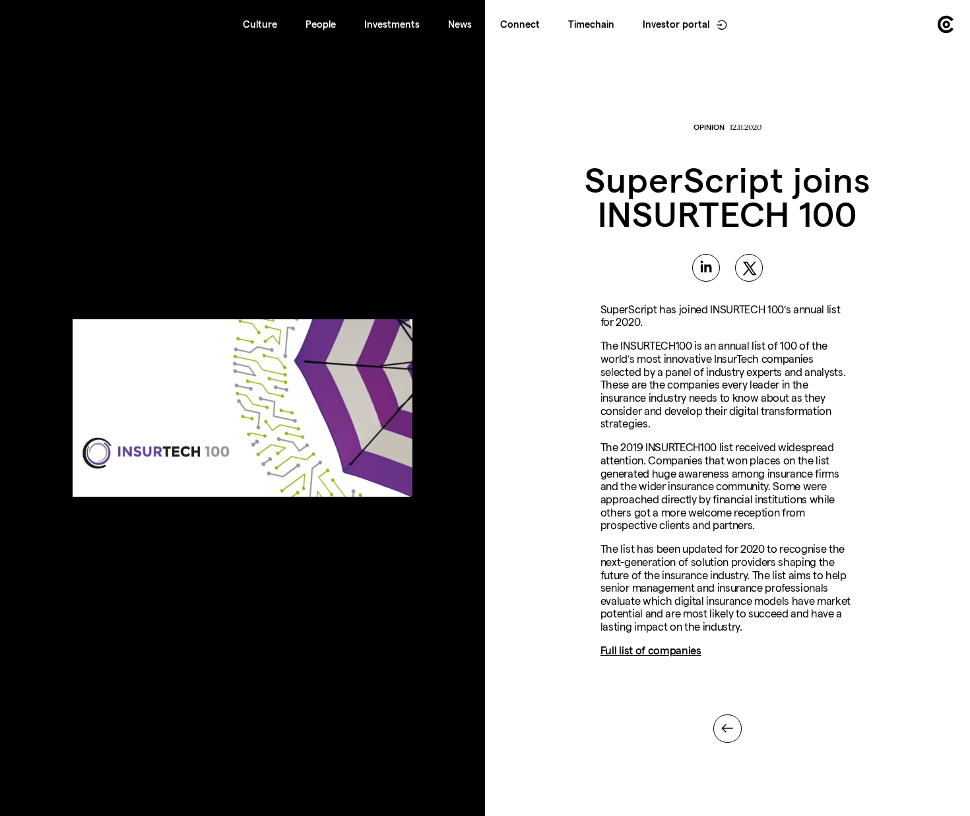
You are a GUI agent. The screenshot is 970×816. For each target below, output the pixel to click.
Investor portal (676, 24)
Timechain (591, 24)
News (460, 24)
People (321, 24)
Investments (392, 24)
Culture (260, 24)
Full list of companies (650, 650)
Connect (520, 24)
